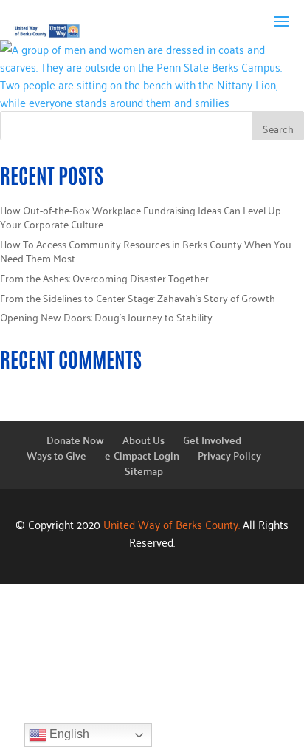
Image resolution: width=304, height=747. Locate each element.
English (67, 734)
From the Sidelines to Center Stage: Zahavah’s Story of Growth (137, 297)
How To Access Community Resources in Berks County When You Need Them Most (145, 250)
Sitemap (144, 470)
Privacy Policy (229, 455)
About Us (143, 439)
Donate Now (75, 439)
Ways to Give (56, 455)
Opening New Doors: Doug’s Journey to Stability (106, 316)
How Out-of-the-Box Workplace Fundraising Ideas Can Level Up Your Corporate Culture (140, 216)
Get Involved (212, 439)
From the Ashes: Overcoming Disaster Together (104, 277)
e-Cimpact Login (142, 455)
